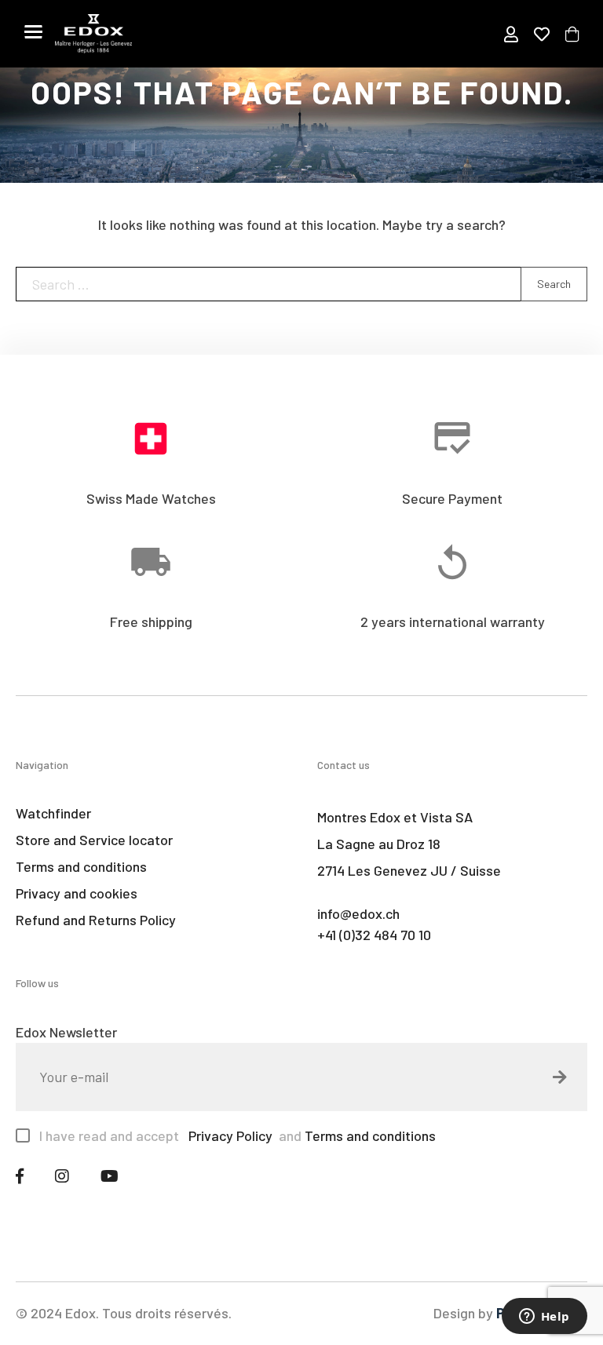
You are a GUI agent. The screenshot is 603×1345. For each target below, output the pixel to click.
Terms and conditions (81, 866)
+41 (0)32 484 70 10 (374, 934)
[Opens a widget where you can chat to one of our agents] (544, 1317)
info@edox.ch (358, 913)
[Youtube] (109, 1175)
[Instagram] (62, 1175)
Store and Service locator (94, 839)
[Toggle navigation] (33, 31)
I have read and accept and (237, 1135)
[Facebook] (20, 1175)
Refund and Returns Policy (96, 919)
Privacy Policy (228, 1135)
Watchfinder (53, 813)
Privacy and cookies (76, 893)
